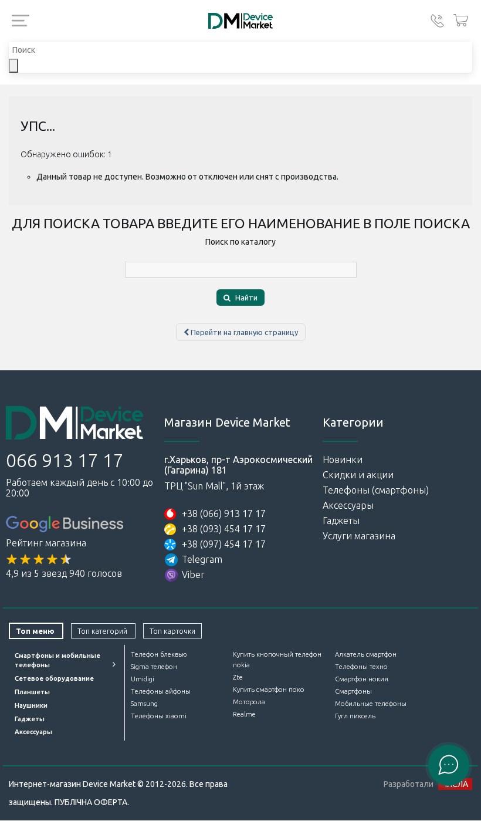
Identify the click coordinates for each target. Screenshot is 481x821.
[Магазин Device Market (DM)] (240, 21)
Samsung (144, 703)
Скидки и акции (358, 474)
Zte (238, 677)
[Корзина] (460, 20)
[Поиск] (13, 66)
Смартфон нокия (361, 679)
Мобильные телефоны (371, 703)
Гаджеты (341, 520)
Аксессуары (348, 505)
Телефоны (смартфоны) (376, 490)
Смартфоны (353, 691)
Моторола (249, 701)
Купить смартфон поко (268, 689)
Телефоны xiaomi (159, 715)
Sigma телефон (154, 666)
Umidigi (142, 679)
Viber (193, 574)
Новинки (343, 459)
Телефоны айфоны (161, 691)
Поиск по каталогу (240, 241)
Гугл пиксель (355, 715)
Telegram (202, 559)
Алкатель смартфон (366, 654)
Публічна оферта (91, 802)
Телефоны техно (361, 666)
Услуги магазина (359, 536)
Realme (244, 714)
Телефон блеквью (159, 654)
